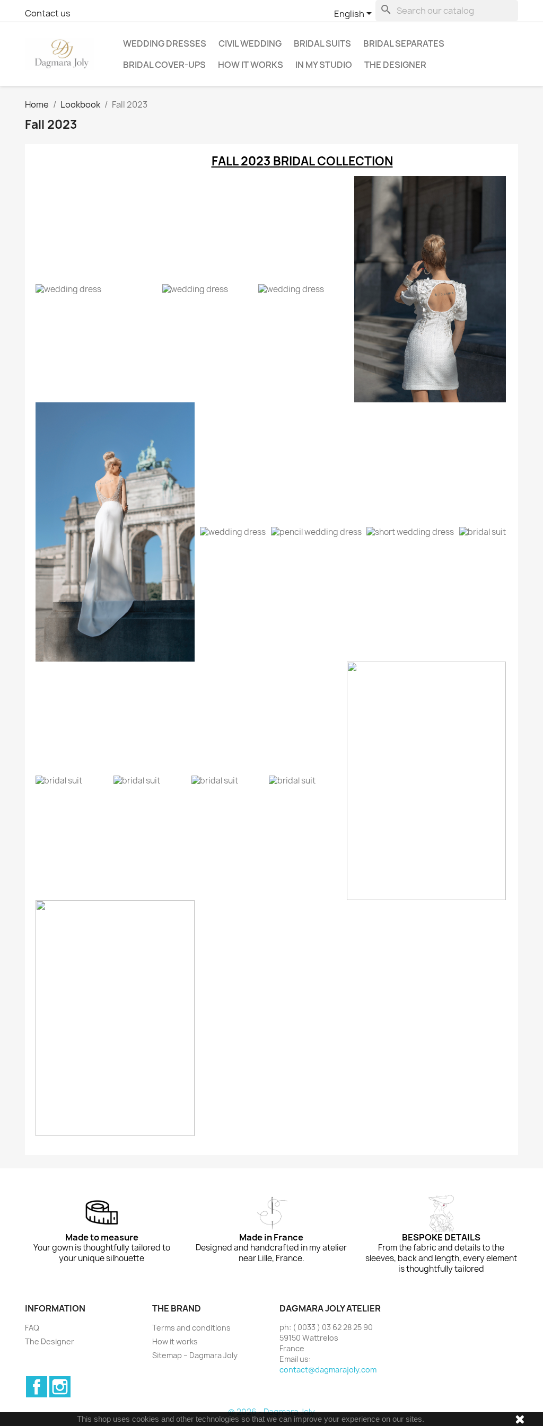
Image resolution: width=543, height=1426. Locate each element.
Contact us (48, 13)
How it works (250, 65)
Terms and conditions (191, 1328)
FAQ (32, 1328)
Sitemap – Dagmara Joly (195, 1355)
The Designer (395, 65)
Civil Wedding (250, 43)
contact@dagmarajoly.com (327, 1370)
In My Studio (323, 65)
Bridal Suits (322, 43)
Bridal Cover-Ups (164, 65)
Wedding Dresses (164, 43)
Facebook (36, 1386)
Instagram (60, 1386)
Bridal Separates (403, 43)
